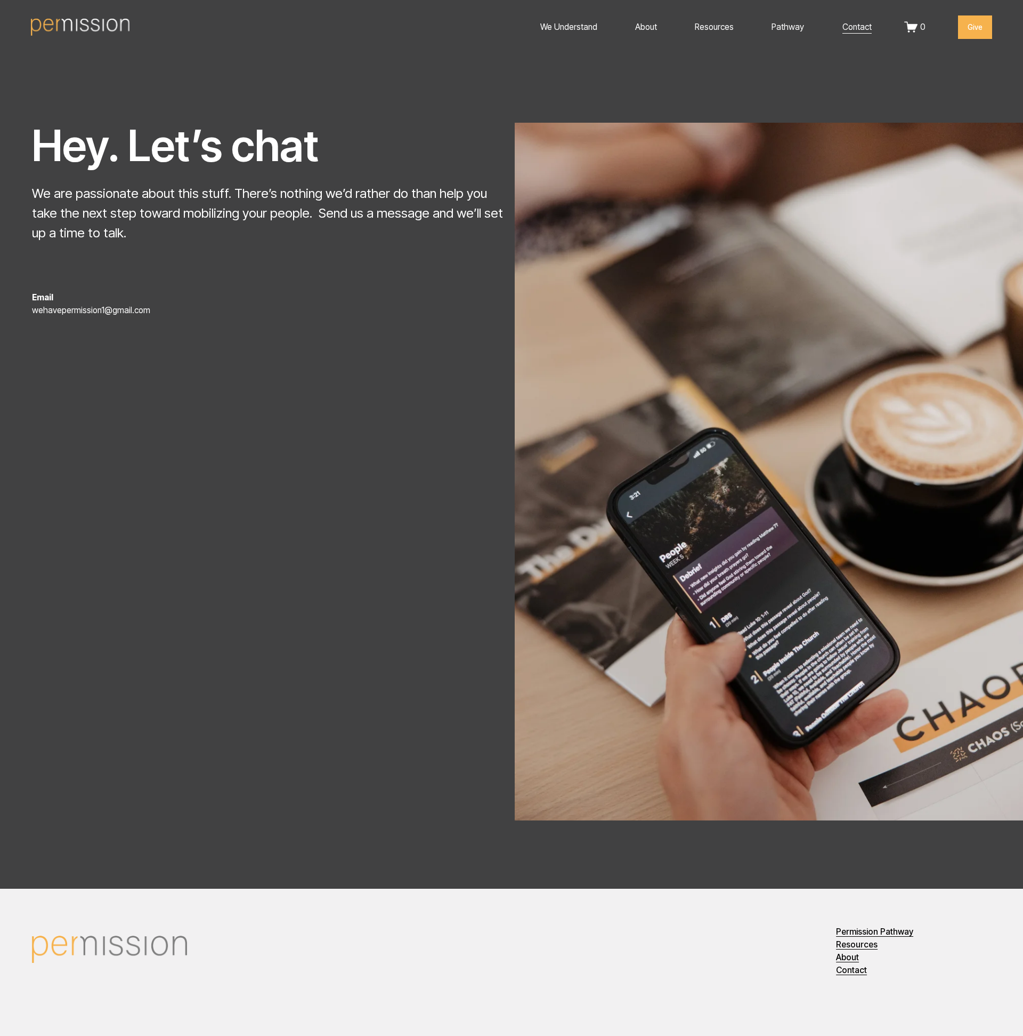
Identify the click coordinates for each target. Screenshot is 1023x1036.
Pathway (788, 27)
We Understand (568, 27)
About (646, 27)
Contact (857, 27)
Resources (714, 27)
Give (975, 27)
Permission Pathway (874, 932)
